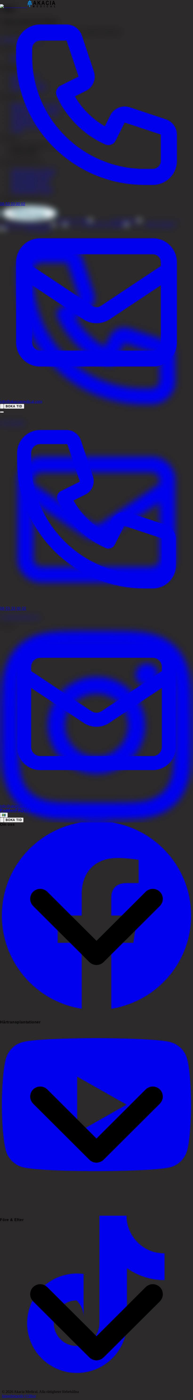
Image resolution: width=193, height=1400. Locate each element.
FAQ (19, 810)
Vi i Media (33, 810)
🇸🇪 (4, 815)
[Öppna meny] (2, 412)
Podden (7, 810)
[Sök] (2, 406)
